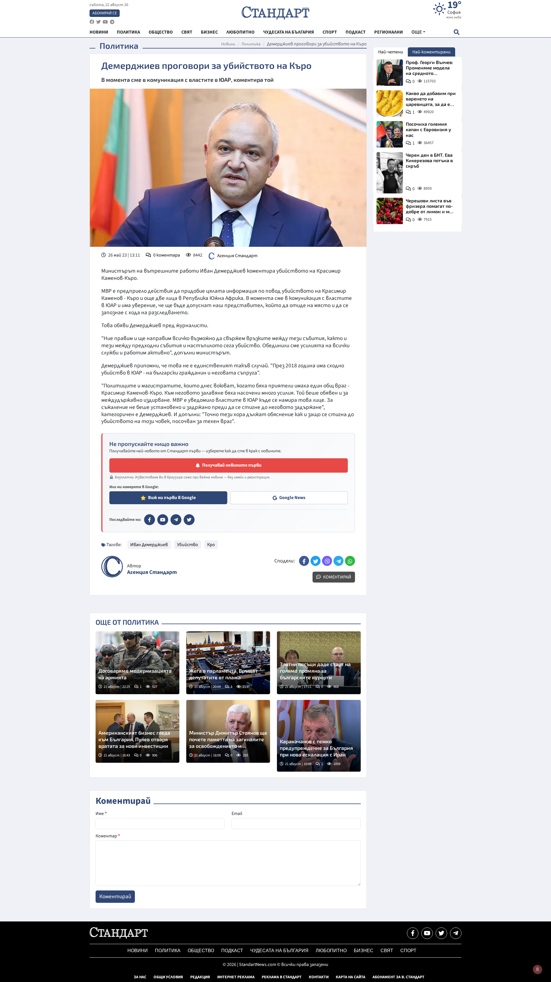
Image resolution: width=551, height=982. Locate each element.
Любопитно (331, 950)
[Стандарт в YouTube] (162, 519)
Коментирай (336, 577)
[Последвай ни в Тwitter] (441, 933)
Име (101, 813)
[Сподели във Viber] (327, 561)
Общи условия (168, 977)
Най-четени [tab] (390, 52)
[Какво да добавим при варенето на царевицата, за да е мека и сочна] (390, 103)
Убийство (187, 545)
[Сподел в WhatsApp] (350, 561)
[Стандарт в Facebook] (149, 519)
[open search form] (456, 32)
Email (237, 813)
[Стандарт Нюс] (119, 937)
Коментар (108, 836)
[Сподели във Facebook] (304, 561)
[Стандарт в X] (189, 519)
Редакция (200, 977)
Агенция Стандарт (237, 256)
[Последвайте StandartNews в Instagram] (98, 22)
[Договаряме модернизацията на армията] (137, 662)
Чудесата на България (279, 950)
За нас (140, 977)
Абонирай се (104, 13)
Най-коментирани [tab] (431, 52)
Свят (387, 950)
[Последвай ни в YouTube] (427, 933)
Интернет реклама (236, 977)
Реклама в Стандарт (282, 977)
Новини (228, 44)
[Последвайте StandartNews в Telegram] (112, 22)
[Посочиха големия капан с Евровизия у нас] (390, 134)
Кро (211, 545)
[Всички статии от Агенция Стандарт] (112, 566)
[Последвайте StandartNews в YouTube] (105, 22)
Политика (251, 44)
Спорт (408, 950)
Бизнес (363, 950)
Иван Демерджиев (149, 545)
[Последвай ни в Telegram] (455, 933)
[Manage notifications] (537, 969)
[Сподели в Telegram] (338, 561)
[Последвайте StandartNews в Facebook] (92, 22)
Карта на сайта (350, 977)
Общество (201, 950)
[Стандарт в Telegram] (175, 519)
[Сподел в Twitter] (316, 561)
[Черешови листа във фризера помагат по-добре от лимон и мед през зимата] (390, 211)
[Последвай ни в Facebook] (412, 933)
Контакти (319, 977)
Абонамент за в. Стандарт (398, 977)
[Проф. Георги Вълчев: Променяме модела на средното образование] (390, 72)
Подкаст (232, 950)
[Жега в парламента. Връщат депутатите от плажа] (228, 662)
